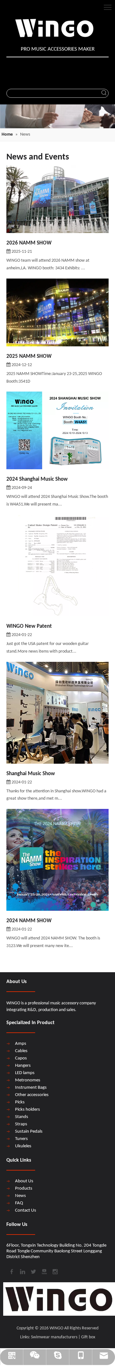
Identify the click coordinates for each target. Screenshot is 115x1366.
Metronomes (27, 1080)
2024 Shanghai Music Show (37, 479)
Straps (21, 1124)
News (20, 1195)
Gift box (88, 1337)
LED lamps (24, 1073)
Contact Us (25, 1210)
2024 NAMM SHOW (28, 921)
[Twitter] (32, 1270)
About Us (24, 1181)
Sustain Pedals (28, 1131)
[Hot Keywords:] (104, 93)
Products (23, 1188)
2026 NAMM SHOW (28, 243)
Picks (20, 1102)
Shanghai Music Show (30, 773)
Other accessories (32, 1095)
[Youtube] (43, 1270)
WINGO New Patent (29, 626)
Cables (21, 1051)
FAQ (19, 1203)
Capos (21, 1058)
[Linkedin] (22, 1270)
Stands (21, 1117)
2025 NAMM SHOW (28, 356)
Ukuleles (23, 1146)
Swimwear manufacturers (54, 1337)
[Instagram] (54, 1270)
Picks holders (27, 1109)
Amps (20, 1043)
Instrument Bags (31, 1087)
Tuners (21, 1138)
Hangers (23, 1065)
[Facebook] (11, 1270)
